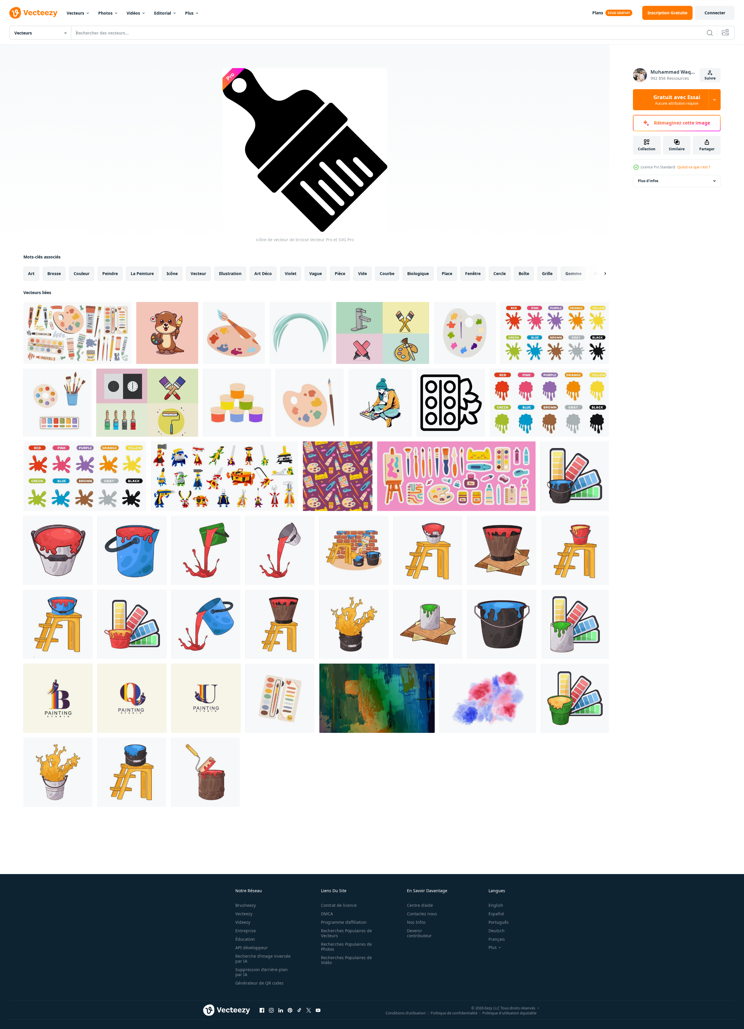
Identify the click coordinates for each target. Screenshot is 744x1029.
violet (290, 273)
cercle (499, 273)
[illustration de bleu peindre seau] (574, 476)
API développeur (251, 947)
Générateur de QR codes (259, 983)
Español (496, 913)
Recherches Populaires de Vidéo (346, 960)
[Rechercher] (709, 32)
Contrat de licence (339, 905)
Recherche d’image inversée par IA (263, 958)
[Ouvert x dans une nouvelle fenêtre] (308, 1010)
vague (315, 273)
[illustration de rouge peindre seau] (58, 550)
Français (496, 939)
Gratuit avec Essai (676, 100)
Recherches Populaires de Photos (346, 946)
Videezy (242, 922)
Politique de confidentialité (454, 1012)
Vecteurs (75, 13)
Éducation (245, 939)
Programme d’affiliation (344, 922)
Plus (189, 13)
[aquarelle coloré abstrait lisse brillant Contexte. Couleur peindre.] (377, 698)
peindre (110, 273)
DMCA (327, 913)
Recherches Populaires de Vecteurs (346, 933)
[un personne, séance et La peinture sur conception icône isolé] (380, 403)
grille (547, 273)
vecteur (198, 273)
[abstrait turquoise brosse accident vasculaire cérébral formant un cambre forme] (301, 333)
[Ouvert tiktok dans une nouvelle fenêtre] (299, 1010)
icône (172, 273)
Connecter (715, 12)
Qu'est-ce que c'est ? (693, 167)
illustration (230, 273)
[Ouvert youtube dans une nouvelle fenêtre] (318, 1010)
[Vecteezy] (33, 13)
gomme (573, 273)
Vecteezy (243, 913)
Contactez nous (422, 913)
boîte (524, 273)
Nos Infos (416, 922)
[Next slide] (600, 274)
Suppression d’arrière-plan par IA (261, 972)
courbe (387, 273)
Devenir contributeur (419, 933)
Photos (105, 13)
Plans (597, 12)
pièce (340, 273)
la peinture (142, 273)
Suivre (710, 78)
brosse (54, 273)
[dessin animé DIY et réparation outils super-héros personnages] (224, 476)
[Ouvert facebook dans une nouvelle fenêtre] (262, 1010)
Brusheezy (245, 905)
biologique (418, 273)
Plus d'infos (648, 180)
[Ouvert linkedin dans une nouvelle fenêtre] (280, 1010)
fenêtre (473, 273)
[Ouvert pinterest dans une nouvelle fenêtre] (290, 1010)
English (495, 905)
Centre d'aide (420, 905)
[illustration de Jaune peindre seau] (575, 550)
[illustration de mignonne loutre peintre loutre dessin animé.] (167, 333)
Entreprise (245, 930)
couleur (81, 273)
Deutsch (496, 930)
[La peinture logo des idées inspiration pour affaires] (58, 698)
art (31, 273)
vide (362, 273)
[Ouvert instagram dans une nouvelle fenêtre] (271, 1010)
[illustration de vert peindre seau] (427, 624)
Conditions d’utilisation (406, 1012)
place (447, 273)
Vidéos (133, 13)
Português (498, 922)
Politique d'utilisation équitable (509, 1012)
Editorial (162, 13)
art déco (263, 273)
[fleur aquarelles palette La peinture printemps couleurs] (451, 403)
